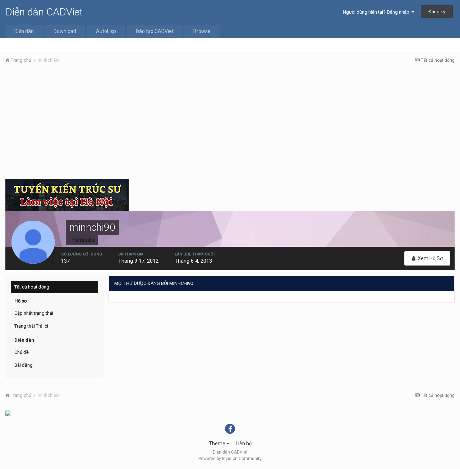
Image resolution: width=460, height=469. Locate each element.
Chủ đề (21, 352)
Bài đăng (23, 365)
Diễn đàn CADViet (44, 12)
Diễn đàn (24, 31)
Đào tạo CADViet (155, 31)
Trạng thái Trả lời (31, 326)
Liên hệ (244, 443)
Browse (202, 31)
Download (65, 31)
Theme (217, 443)
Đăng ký (436, 11)
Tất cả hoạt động (31, 287)
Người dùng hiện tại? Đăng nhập (377, 12)
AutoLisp (106, 31)
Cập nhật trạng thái (33, 313)
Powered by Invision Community (230, 458)
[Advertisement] (230, 123)
